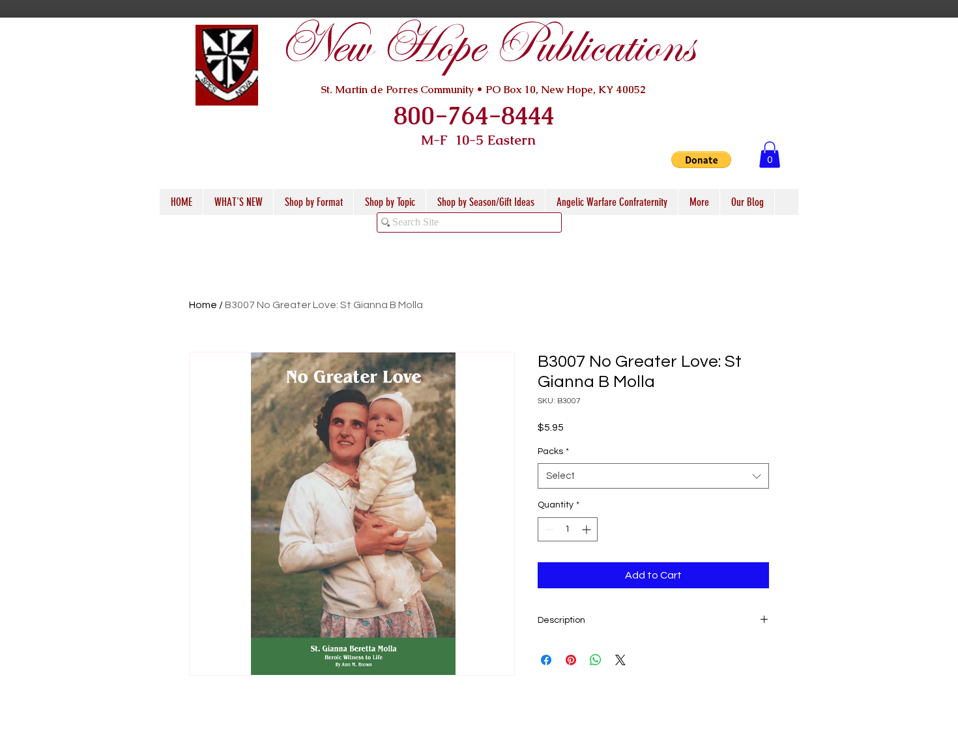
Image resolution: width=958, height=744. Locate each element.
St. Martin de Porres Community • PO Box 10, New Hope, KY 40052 (483, 89)
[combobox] (653, 476)
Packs (553, 451)
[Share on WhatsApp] (595, 660)
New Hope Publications (486, 46)
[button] (701, 159)
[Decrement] (548, 529)
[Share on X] (620, 660)
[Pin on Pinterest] (571, 660)
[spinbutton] (567, 529)
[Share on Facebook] (546, 660)
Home (203, 305)
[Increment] (587, 529)
